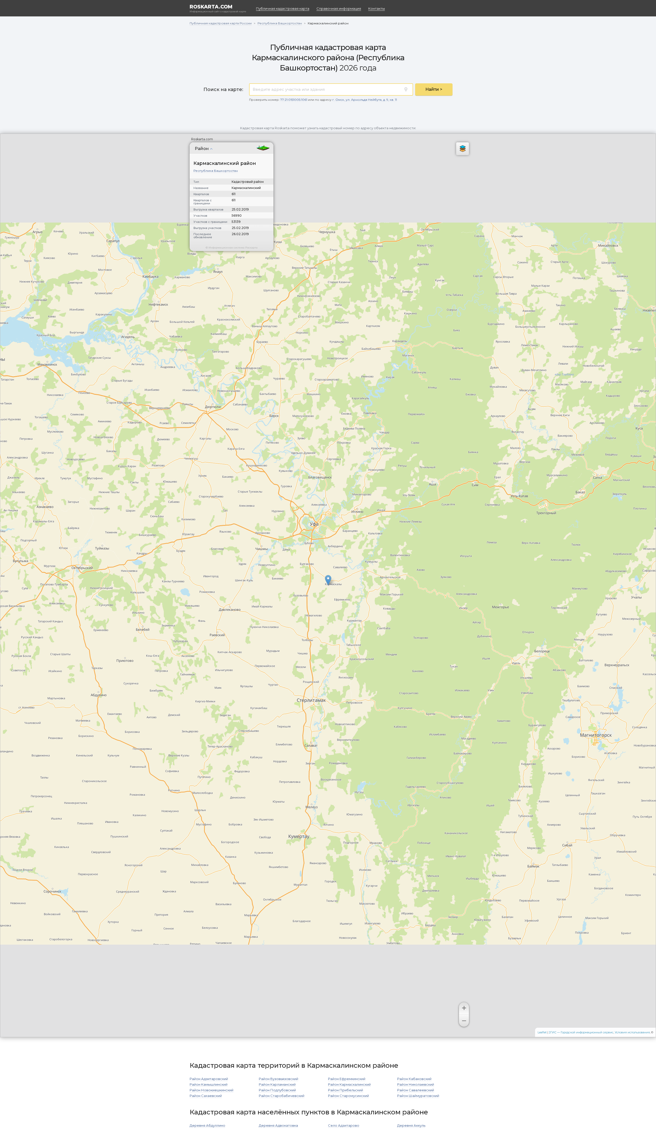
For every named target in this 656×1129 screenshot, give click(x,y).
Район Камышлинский (209, 1084)
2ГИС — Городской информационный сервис (581, 1032)
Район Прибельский (345, 1090)
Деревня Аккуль (411, 1125)
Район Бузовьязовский (278, 1079)
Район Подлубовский (277, 1090)
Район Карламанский (277, 1084)
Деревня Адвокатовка (278, 1125)
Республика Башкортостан (215, 171)
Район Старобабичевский (281, 1096)
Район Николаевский (415, 1084)
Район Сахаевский (206, 1096)
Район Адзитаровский (209, 1079)
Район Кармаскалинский (349, 1084)
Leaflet (542, 1032)
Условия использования (632, 1032)
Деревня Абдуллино (207, 1125)
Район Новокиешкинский (211, 1090)
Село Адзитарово (343, 1125)
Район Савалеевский (415, 1090)
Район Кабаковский (414, 1079)
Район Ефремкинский (346, 1079)
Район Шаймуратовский (418, 1096)
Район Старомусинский (348, 1096)
